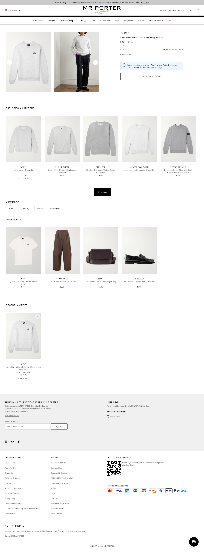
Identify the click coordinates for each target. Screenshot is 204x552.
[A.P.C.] (28, 62)
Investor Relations (57, 508)
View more (102, 192)
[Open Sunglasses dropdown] (134, 18)
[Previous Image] (9, 62)
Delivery (8, 483)
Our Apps (54, 498)
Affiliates (54, 488)
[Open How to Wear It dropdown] (164, 18)
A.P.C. (125, 32)
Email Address (11, 421)
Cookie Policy (10, 513)
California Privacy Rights (14, 503)
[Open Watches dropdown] (146, 18)
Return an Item (10, 468)
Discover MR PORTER (59, 462)
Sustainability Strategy (59, 473)
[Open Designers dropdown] (57, 18)
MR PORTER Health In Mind (62, 478)
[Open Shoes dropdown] (96, 18)
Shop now (145, 2)
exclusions (22, 411)
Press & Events (56, 513)
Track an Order (10, 462)
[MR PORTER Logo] (16, 526)
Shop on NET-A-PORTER (14, 536)
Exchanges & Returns (12, 478)
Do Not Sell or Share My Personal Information (22, 508)
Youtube (12, 441)
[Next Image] (95, 62)
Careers (53, 493)
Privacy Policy (10, 498)
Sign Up (59, 426)
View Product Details (151, 76)
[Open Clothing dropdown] (87, 18)
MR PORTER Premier (13, 488)
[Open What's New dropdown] (44, 18)
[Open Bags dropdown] (120, 18)
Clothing (25, 208)
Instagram (6, 441)
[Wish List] (190, 10)
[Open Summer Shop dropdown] (74, 18)
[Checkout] (196, 10)
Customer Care (143, 406)
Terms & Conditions (12, 493)
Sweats (40, 208)
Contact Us (9, 473)
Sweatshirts (55, 208)
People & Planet (56, 468)
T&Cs (13, 411)
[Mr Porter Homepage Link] (102, 10)
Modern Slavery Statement (60, 503)
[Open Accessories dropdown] (111, 18)
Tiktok (19, 441)
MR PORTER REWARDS (60, 483)
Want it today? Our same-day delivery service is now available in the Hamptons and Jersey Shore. (102, 2)
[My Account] (183, 10)
